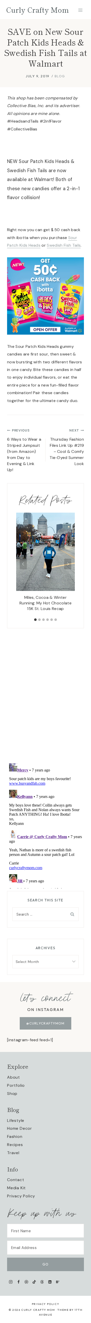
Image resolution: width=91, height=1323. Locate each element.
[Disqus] (45, 691)
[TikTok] (34, 1281)
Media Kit (16, 1188)
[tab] (35, 619)
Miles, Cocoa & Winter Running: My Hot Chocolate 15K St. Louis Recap (45, 603)
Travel (13, 1152)
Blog (60, 76)
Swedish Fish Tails (64, 245)
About (13, 1077)
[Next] (67, 564)
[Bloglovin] (57, 1281)
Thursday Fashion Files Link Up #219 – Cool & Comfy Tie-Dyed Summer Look (67, 447)
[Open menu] (80, 10)
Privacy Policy (21, 1196)
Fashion (14, 1136)
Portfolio (16, 1085)
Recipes (15, 1144)
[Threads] (42, 1281)
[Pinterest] (26, 1281)
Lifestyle (15, 1120)
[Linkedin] (50, 1281)
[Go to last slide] (23, 564)
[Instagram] (10, 1281)
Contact (15, 1179)
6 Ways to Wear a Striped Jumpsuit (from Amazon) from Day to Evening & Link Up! (24, 450)
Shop (12, 1093)
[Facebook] (18, 1281)
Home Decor (19, 1128)
